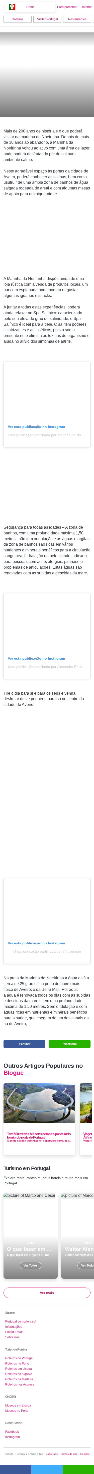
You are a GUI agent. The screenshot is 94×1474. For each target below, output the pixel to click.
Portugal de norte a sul (20, 1321)
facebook (15, 1469)
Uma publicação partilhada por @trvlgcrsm (47, 951)
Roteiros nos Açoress (19, 1384)
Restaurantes (77, 19)
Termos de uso (68, 1454)
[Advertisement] (47, 238)
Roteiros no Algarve (18, 1374)
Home (30, 7)
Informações (13, 1327)
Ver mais (47, 1293)
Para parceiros (67, 7)
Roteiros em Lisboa (18, 1369)
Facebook (12, 1432)
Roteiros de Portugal (19, 1358)
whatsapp (78, 1469)
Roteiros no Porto (17, 1363)
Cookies (84, 1454)
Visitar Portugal (47, 19)
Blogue (13, 1073)
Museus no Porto (16, 1411)
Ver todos (31, 1236)
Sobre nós (12, 1337)
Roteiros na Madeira (19, 1379)
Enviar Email (14, 1332)
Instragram (12, 1437)
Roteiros (86, 7)
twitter (47, 1469)
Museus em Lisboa (18, 1405)
